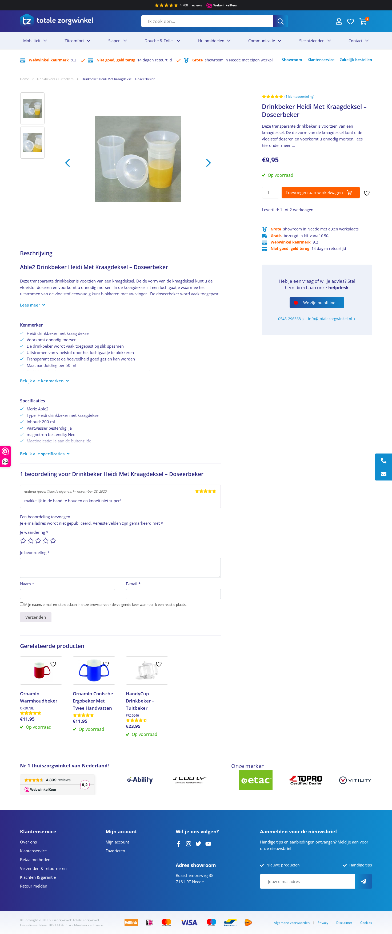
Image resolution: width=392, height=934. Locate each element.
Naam (27, 583)
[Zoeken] (280, 21)
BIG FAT (55, 925)
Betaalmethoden (35, 859)
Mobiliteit (32, 40)
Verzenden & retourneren (43, 868)
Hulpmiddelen (211, 40)
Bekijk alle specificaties (42, 453)
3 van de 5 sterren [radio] (38, 540)
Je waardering (34, 532)
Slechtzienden (312, 40)
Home (24, 79)
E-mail (133, 583)
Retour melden (33, 886)
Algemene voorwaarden (292, 922)
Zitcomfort (74, 40)
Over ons (28, 842)
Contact (355, 40)
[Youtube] (208, 843)
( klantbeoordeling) (299, 96)
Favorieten (115, 850)
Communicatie (261, 40)
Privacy (323, 922)
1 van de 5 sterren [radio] (23, 540)
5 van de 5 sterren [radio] (53, 540)
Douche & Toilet (159, 40)
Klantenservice (320, 59)
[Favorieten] (350, 21)
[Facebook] (179, 843)
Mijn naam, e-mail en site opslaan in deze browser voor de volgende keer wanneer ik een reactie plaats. (105, 604)
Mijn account (117, 842)
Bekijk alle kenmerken (42, 380)
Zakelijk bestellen (356, 59)
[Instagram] (188, 843)
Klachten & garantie (38, 877)
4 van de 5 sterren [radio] (45, 540)
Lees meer (30, 305)
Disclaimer (344, 922)
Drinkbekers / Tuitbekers (55, 79)
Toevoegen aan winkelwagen (314, 192)
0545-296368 (289, 318)
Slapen (114, 40)
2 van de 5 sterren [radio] (30, 540)
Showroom (292, 59)
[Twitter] (198, 843)
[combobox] (207, 21)
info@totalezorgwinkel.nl (330, 318)
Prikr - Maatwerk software (84, 925)
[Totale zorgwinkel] (56, 21)
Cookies (366, 922)
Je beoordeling (35, 552)
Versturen (363, 881)
